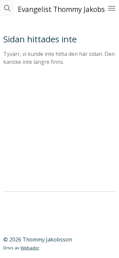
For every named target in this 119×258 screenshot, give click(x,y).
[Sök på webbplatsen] (7, 8)
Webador (29, 248)
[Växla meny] (111, 8)
